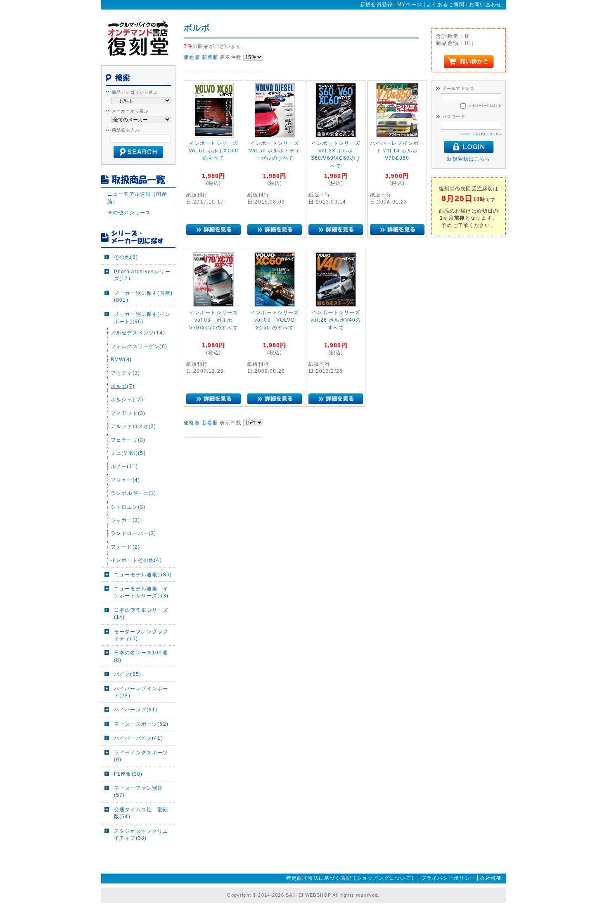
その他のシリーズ (129, 212)
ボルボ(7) (123, 386)
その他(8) (126, 257)
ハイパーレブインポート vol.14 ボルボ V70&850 (397, 150)
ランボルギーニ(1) (133, 493)
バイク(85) (127, 674)
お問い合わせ (485, 4)
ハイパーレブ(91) (136, 709)
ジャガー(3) (125, 520)
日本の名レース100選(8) (141, 656)
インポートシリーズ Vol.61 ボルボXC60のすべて (213, 150)
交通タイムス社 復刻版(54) (141, 813)
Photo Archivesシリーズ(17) (142, 275)
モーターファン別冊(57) (138, 791)
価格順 (192, 57)
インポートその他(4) (136, 560)
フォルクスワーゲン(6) (139, 346)
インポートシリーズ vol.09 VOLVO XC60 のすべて (274, 320)
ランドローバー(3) (133, 533)
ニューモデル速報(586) (143, 574)
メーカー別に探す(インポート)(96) (142, 317)
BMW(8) (121, 359)
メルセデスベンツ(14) (138, 332)
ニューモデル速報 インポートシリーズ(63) (141, 592)
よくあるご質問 (446, 4)
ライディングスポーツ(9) (141, 756)
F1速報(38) (128, 774)
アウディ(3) (125, 373)
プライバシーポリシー (448, 878)
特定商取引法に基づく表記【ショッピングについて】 (351, 878)
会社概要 (491, 878)
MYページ (409, 4)
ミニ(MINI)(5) (128, 453)
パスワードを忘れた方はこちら (481, 134)
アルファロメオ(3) (133, 426)
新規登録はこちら (468, 158)
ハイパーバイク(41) (138, 738)
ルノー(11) (124, 466)
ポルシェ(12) (127, 399)
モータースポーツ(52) (141, 724)
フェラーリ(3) (128, 440)
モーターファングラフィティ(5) (141, 635)
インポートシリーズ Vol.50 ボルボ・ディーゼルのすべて (274, 150)
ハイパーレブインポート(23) (141, 692)
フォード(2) (125, 546)
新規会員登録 (376, 4)
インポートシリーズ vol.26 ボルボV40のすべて (336, 320)
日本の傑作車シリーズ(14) (141, 613)
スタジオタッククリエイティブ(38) (141, 834)
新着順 (210, 57)
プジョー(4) (125, 480)
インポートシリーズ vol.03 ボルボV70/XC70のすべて (213, 320)
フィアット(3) (128, 413)
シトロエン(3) (128, 506)
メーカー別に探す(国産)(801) (143, 296)
